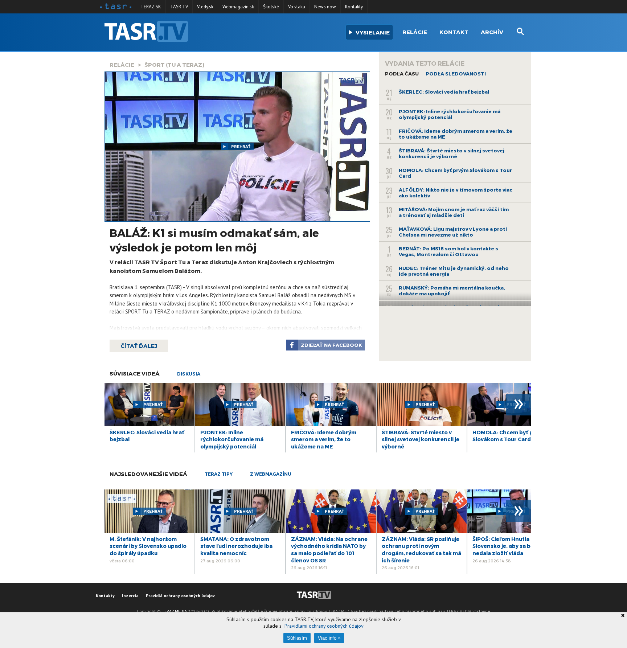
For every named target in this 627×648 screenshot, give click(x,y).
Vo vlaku (296, 7)
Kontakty (354, 7)
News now (325, 7)
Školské (271, 7)
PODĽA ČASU (402, 74)
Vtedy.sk (205, 7)
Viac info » (329, 638)
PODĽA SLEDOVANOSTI (456, 74)
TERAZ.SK (150, 7)
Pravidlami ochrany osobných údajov (324, 626)
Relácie (414, 32)
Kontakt (453, 32)
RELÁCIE (122, 64)
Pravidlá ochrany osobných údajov (180, 595)
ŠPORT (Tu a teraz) (174, 64)
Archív (492, 32)
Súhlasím (297, 638)
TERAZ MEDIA (174, 611)
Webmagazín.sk (238, 7)
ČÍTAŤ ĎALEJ (138, 346)
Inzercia (130, 595)
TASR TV (179, 7)
